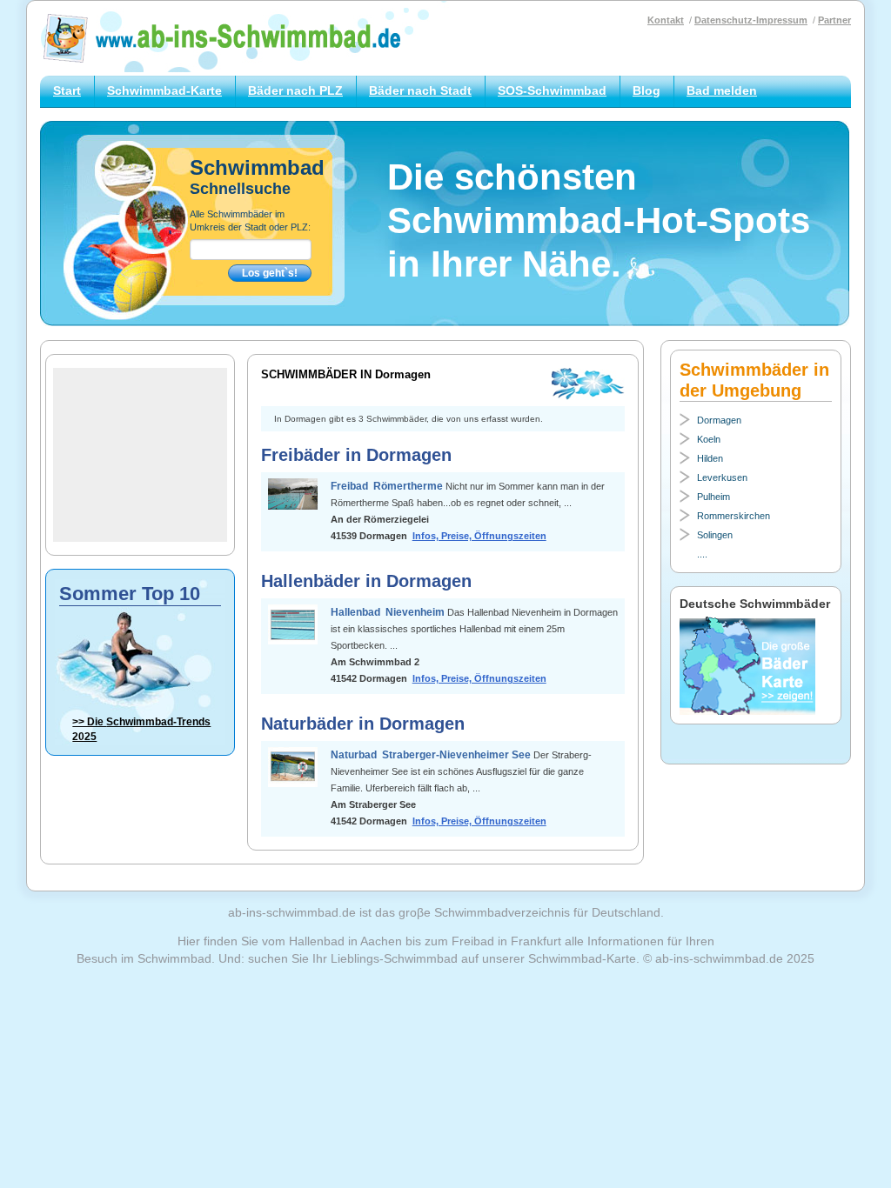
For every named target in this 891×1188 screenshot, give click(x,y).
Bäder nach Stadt (420, 90)
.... (702, 554)
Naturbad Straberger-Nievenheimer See (432, 755)
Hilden (710, 458)
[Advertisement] (140, 455)
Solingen (715, 535)
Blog (646, 90)
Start (67, 90)
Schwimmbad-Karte (164, 90)
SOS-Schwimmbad (552, 90)
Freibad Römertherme (388, 486)
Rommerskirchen (733, 516)
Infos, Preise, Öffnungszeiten (479, 536)
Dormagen (719, 420)
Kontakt (665, 20)
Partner (834, 20)
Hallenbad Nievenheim (389, 612)
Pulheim (713, 496)
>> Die (141, 729)
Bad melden (722, 90)
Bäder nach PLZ (295, 90)
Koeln (708, 439)
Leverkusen (722, 477)
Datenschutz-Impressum (750, 20)
